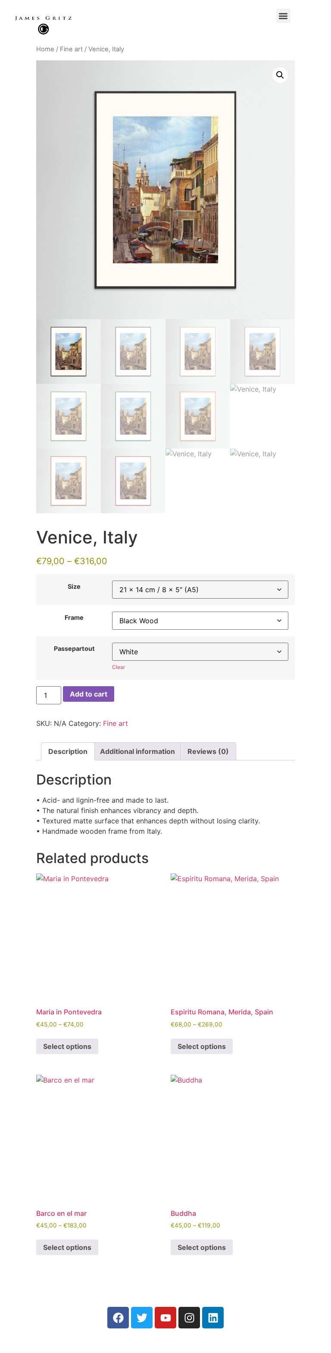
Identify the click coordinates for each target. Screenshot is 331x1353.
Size (74, 587)
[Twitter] (142, 1317)
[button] (283, 16)
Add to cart (88, 694)
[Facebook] (118, 1317)
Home (45, 49)
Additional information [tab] (137, 751)
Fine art (71, 49)
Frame (74, 618)
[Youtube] (165, 1317)
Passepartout (74, 649)
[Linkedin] (213, 1317)
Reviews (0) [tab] (208, 751)
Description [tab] (67, 751)
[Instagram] (189, 1317)
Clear (118, 667)
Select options (67, 1046)
